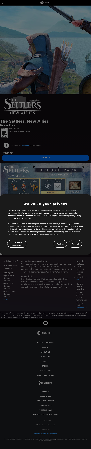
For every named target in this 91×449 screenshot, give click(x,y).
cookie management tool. (21, 218)
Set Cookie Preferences (17, 243)
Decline (60, 244)
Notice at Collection (25, 215)
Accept (75, 244)
